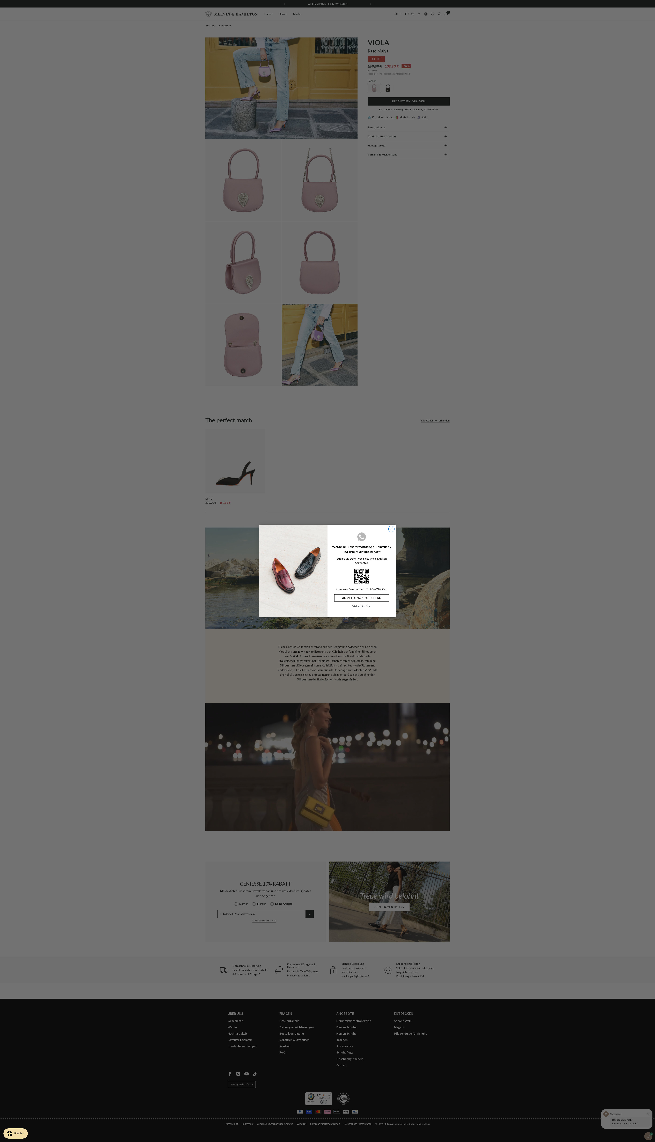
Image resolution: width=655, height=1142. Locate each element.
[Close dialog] (391, 529)
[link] (361, 576)
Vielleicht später (361, 606)
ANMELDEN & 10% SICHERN (361, 598)
